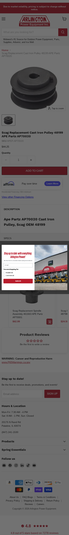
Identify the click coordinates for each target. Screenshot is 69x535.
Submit (18, 281)
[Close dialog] (65, 246)
